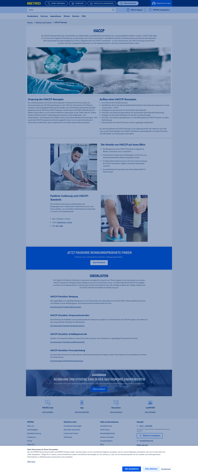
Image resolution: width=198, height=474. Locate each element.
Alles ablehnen (151, 469)
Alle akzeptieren (131, 469)
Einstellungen (166, 469)
